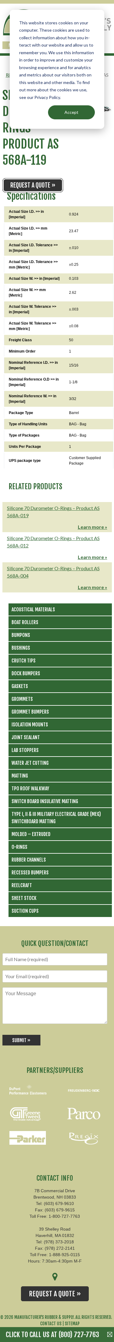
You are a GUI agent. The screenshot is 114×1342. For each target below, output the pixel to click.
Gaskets (20, 686)
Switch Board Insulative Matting (45, 801)
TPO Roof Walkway (30, 788)
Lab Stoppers (25, 750)
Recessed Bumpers (30, 872)
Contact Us (50, 1323)
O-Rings (19, 847)
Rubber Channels (29, 860)
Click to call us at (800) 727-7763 (52, 1334)
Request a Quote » (32, 185)
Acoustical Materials (33, 609)
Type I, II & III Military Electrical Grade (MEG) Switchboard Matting (56, 817)
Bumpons (21, 635)
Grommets (22, 699)
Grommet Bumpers (30, 712)
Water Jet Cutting (30, 763)
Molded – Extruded (31, 834)
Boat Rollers (25, 622)
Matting (20, 776)
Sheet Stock (24, 898)
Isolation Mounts (30, 725)
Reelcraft (22, 885)
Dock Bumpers (26, 673)
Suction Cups (25, 911)
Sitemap (72, 1323)
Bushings (21, 648)
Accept (71, 112)
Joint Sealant (26, 737)
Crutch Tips (24, 661)
